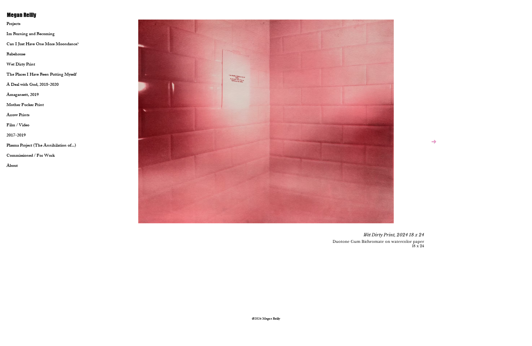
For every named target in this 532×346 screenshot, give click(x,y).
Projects (13, 24)
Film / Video (18, 126)
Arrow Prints (18, 115)
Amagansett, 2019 (23, 95)
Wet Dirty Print (21, 65)
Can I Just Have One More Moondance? (25, 44)
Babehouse (16, 55)
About (12, 166)
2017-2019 (16, 136)
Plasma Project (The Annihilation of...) (25, 146)
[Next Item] (433, 142)
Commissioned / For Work (25, 156)
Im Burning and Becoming (25, 34)
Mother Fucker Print (25, 105)
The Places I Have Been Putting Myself (25, 75)
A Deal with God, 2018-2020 (25, 85)
